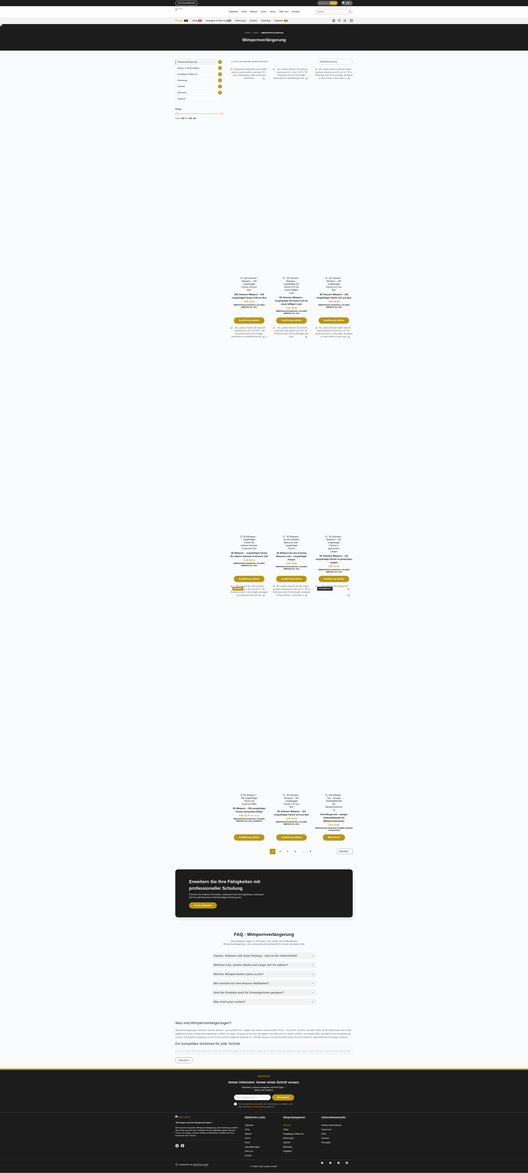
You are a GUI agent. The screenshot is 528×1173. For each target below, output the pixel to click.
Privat (333, 3)
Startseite (233, 11)
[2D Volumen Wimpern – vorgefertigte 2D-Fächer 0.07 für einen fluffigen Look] (291, 171)
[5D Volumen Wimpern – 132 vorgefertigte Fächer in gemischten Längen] (334, 429)
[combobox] (331, 11)
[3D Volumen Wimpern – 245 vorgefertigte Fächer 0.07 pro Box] (334, 171)
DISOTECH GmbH (200, 1165)
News (273, 11)
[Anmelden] (333, 20)
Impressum (326, 1129)
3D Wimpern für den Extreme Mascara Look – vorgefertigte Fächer (291, 556)
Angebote (280, 20)
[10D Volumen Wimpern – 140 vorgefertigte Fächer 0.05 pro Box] (249, 171)
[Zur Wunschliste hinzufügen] (263, 72)
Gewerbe (323, 3)
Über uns (283, 11)
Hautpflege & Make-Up (218, 20)
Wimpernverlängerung (244, 305)
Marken (253, 11)
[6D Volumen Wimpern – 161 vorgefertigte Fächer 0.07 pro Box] (291, 688)
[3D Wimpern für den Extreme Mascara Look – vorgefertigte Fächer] (291, 429)
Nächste (344, 851)
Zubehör (253, 20)
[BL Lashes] (249, 284)
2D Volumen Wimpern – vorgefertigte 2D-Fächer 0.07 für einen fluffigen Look (291, 300)
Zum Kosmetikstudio (186, 3)
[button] (347, 3)
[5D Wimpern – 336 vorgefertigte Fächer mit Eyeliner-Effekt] (249, 688)
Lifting (196, 20)
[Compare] (344, 20)
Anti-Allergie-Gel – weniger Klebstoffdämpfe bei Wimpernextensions (334, 817)
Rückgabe (326, 1142)
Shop (244, 11)
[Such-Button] (350, 11)
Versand (325, 1138)
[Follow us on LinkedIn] (177, 1145)
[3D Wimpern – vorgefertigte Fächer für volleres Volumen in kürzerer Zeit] (249, 429)
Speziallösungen (252, 1147)
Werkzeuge (240, 20)
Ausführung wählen (249, 320)
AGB (323, 1134)
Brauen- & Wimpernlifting (188, 68)
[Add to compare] (263, 78)
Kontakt (295, 11)
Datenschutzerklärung (256, 1107)
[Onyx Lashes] (206, 1118)
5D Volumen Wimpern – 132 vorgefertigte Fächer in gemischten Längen (334, 559)
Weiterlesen (334, 837)
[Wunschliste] (339, 20)
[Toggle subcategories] (220, 62)
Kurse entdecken (203, 905)
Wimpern (181, 20)
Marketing (265, 20)
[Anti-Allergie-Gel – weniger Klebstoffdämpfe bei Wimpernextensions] (334, 688)
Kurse (264, 11)
